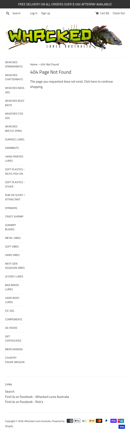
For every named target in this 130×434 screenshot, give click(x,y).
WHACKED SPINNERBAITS (14, 64)
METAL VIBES (13, 238)
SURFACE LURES (14, 139)
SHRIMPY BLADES (10, 227)
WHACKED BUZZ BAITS (14, 103)
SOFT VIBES (12, 246)
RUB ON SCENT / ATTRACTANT (15, 197)
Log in (33, 13)
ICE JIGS (9, 311)
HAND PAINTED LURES (14, 158)
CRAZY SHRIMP (14, 216)
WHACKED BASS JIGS (14, 90)
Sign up (45, 13)
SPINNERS (11, 208)
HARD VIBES (12, 255)
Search (9, 391)
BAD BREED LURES (12, 287)
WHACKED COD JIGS (14, 115)
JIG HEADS (11, 328)
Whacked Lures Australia (37, 421)
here (94, 81)
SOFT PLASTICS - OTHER (15, 184)
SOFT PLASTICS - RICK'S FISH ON (15, 171)
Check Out (119, 13)
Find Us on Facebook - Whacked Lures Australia (37, 396)
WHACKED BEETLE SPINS (13, 128)
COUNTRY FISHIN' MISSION (15, 360)
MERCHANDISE (14, 349)
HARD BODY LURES (12, 300)
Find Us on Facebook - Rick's (24, 401)
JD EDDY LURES (14, 276)
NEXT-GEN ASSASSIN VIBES (15, 266)
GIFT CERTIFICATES (13, 338)
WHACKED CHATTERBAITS (14, 77)
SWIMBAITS (12, 148)
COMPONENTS (13, 319)
